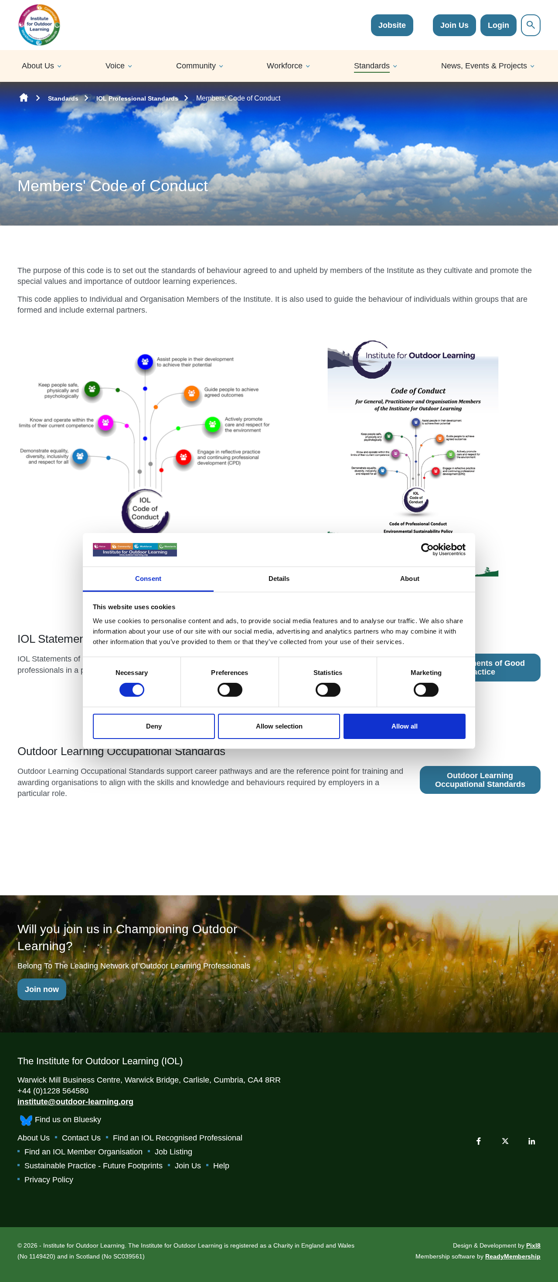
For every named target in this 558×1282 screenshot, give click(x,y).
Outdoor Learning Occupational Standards (480, 780)
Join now (42, 989)
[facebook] (478, 1141)
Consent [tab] (148, 578)
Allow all (404, 726)
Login (498, 25)
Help (221, 1165)
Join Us (454, 25)
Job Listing (173, 1151)
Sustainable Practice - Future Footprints (93, 1165)
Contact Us (81, 1138)
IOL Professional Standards (137, 98)
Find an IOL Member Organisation (83, 1151)
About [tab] (409, 578)
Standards (372, 65)
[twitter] (505, 1141)
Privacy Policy (48, 1179)
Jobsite (392, 25)
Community (196, 65)
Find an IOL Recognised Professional (177, 1138)
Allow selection (279, 726)
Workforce (285, 65)
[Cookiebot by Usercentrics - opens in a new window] (427, 549)
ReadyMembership (513, 1256)
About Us (38, 65)
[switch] (230, 690)
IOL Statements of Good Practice (480, 667)
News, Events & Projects (484, 65)
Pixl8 (533, 1245)
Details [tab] (279, 578)
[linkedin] (532, 1141)
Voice (115, 65)
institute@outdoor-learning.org (75, 1101)
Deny (154, 726)
